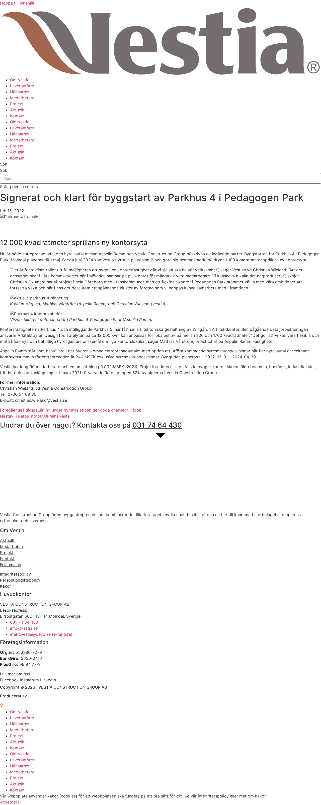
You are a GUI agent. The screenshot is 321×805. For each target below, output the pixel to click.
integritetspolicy (213, 795)
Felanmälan (10, 564)
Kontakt (17, 115)
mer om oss (19, 673)
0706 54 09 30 (22, 394)
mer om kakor (252, 795)
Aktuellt (17, 109)
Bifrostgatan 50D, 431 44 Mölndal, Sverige (40, 616)
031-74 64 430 (157, 425)
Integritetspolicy (15, 574)
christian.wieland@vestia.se (41, 400)
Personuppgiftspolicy (20, 580)
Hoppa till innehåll (17, 3)
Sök (3, 170)
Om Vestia (19, 79)
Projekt (17, 103)
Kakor (5, 586)
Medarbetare (22, 97)
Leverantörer (22, 85)
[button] (160, 164)
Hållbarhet (20, 91)
